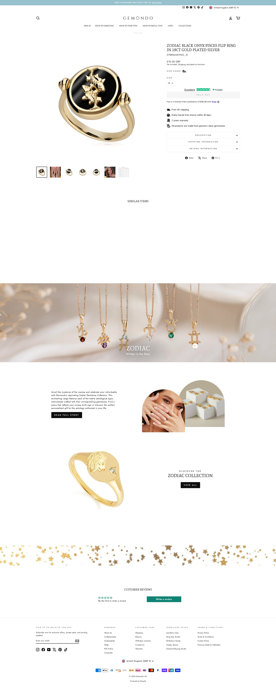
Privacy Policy (203, 632)
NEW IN (87, 25)
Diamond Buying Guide (176, 648)
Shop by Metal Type (153, 25)
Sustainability (109, 640)
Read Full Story (66, 415)
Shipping (182, 64)
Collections (185, 25)
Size (169, 78)
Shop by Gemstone (104, 25)
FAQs (106, 644)
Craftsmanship (110, 636)
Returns (138, 636)
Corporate (108, 652)
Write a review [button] (164, 599)
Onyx (140, 33)
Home (136, 33)
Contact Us (139, 644)
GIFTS (171, 25)
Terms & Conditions (206, 636)
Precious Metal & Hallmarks (209, 644)
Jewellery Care (172, 632)
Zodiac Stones (172, 644)
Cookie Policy (203, 640)
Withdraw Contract (143, 640)
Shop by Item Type (128, 25)
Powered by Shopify (138, 681)
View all (190, 485)
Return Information (203, 148)
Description (203, 135)
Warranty (139, 648)
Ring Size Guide (173, 636)
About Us (108, 632)
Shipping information (203, 142)
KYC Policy (108, 648)
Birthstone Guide (173, 640)
